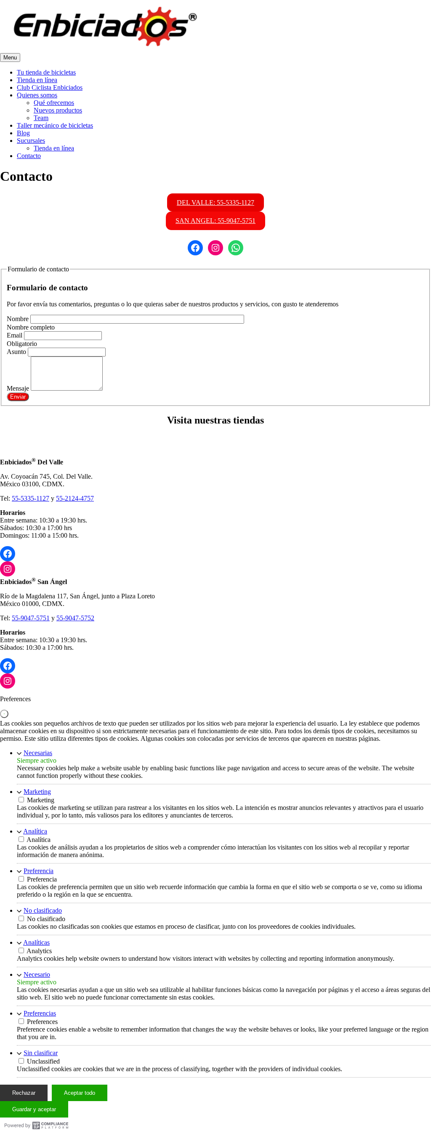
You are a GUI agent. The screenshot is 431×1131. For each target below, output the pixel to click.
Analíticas (36, 942)
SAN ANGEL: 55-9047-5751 (215, 220)
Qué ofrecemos (54, 102)
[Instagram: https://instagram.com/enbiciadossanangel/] (7, 681)
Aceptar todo (79, 1093)
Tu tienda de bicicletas (46, 72)
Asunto (17, 351)
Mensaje (19, 388)
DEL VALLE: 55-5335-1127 (215, 202)
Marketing (37, 791)
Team (41, 117)
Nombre (18, 318)
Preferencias (40, 1013)
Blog (23, 133)
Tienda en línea (37, 79)
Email (15, 335)
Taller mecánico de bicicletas (55, 125)
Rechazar (23, 1093)
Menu (10, 57)
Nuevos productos (58, 110)
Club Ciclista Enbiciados (49, 87)
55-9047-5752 (75, 618)
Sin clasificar (41, 1052)
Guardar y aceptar (34, 1109)
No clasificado (43, 910)
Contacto (29, 155)
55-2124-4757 (75, 498)
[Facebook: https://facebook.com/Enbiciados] (7, 553)
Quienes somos (37, 95)
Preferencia (38, 870)
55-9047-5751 (31, 618)
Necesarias (38, 752)
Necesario (37, 974)
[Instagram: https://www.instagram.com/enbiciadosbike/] (7, 568)
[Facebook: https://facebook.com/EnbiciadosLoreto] (7, 665)
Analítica (35, 831)
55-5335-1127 (30, 498)
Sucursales (31, 140)
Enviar (18, 397)
